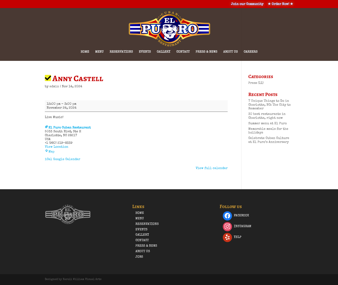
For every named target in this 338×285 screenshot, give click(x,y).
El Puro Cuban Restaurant (70, 127)
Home (85, 52)
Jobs (139, 257)
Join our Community (247, 4)
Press (252, 83)
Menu (99, 52)
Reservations (121, 52)
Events (145, 52)
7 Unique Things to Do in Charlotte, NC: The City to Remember (269, 104)
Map (51, 151)
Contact (183, 52)
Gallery (163, 52)
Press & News (206, 52)
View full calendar (212, 168)
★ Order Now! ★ (280, 4)
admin (54, 86)
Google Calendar (66, 159)
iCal (48, 159)
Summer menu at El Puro (267, 123)
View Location (56, 147)
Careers (251, 52)
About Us (230, 52)
